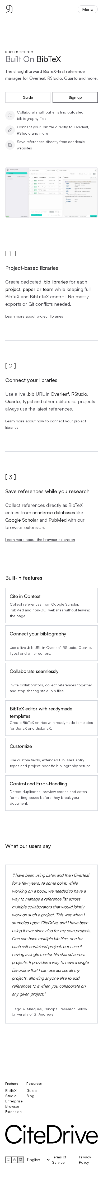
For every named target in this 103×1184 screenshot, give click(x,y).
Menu (87, 9)
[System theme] (20, 1160)
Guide (28, 97)
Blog (30, 1095)
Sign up (75, 97)
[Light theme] (8, 1160)
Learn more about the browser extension (40, 539)
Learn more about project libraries (34, 316)
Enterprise (14, 1101)
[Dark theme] (14, 1160)
